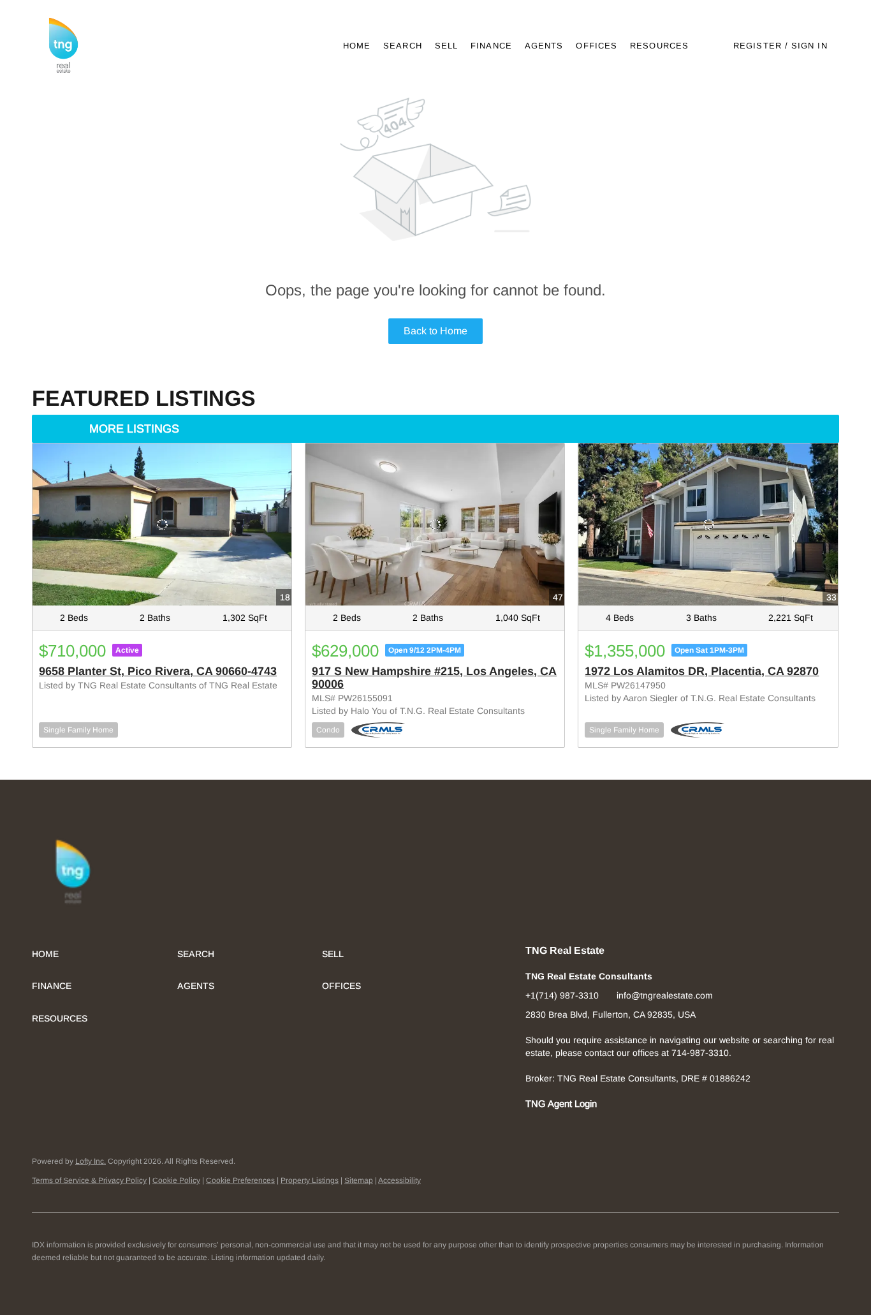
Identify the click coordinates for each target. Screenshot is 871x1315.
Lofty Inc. (90, 1161)
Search (402, 45)
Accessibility (399, 1180)
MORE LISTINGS (134, 428)
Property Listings (310, 1180)
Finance (491, 45)
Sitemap (358, 1180)
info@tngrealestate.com (665, 995)
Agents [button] (544, 45)
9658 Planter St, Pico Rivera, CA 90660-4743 (158, 671)
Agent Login (572, 1104)
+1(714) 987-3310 (562, 995)
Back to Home (435, 330)
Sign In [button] (809, 45)
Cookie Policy (176, 1180)
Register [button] (757, 45)
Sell (446, 45)
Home (356, 45)
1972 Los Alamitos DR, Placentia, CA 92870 (702, 671)
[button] (62, 45)
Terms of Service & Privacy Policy (89, 1180)
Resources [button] (659, 45)
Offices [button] (596, 45)
